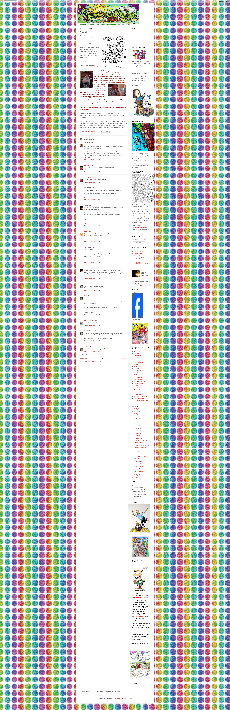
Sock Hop (136, 358)
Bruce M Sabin (138, 253)
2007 (135, 477)
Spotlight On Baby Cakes (142, 440)
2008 (135, 475)
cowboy (89, 134)
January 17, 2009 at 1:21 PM (92, 241)
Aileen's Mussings (139, 251)
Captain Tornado (138, 383)
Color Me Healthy (139, 255)
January (138, 438)
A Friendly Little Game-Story (142, 385)
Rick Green (134, 292)
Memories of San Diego (142, 445)
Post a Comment (87, 355)
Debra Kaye (87, 296)
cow (86, 134)
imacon (118, 698)
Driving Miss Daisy (140, 464)
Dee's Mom (138, 461)
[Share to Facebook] (107, 132)
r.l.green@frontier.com (138, 84)
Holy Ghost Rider (138, 362)
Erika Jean (87, 283)
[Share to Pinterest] (109, 132)
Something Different (139, 381)
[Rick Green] (137, 317)
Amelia (86, 231)
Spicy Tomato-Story (139, 370)
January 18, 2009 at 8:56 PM (92, 341)
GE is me (86, 165)
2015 (135, 409)
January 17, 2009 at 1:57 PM (92, 278)
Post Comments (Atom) (94, 361)
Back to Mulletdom (139, 392)
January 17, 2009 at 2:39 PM (92, 290)
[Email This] (102, 132)
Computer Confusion (141, 456)
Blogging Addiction (139, 398)
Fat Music (136, 368)
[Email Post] (98, 131)
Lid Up (135, 375)
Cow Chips (87, 223)
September (139, 418)
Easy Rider (137, 353)
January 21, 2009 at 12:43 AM (92, 351)
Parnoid (136, 364)
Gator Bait (138, 468)
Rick (85, 205)
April (137, 430)
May (137, 428)
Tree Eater (137, 351)
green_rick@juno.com (138, 616)
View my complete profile (139, 285)
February (138, 435)
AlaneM (86, 346)
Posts (136, 239)
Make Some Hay (138, 366)
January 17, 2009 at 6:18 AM (92, 171)
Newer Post (83, 358)
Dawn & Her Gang (139, 372)
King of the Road (138, 377)
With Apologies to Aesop (140, 396)
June (137, 426)
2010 (135, 411)
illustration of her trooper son (88, 67)
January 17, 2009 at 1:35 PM (92, 262)
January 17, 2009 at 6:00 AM (92, 159)
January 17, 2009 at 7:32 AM (92, 182)
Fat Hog (136, 360)
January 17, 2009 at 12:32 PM (92, 225)
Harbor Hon (87, 142)
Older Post (123, 358)
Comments (137, 242)
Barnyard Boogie (138, 355)
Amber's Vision (138, 387)
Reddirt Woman (88, 331)
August (138, 421)
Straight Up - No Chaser (140, 258)
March (138, 433)
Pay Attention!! (139, 466)
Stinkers (137, 454)
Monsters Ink (137, 390)
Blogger (130, 698)
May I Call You (139, 442)
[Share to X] (105, 132)
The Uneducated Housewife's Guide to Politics (142, 262)
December (139, 416)
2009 (135, 414)
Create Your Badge (136, 319)
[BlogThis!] (103, 132)
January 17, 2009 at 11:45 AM (92, 199)
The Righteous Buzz (139, 260)
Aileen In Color (138, 379)
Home (103, 358)
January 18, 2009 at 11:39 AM (92, 314)
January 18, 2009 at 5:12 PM (92, 325)
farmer (93, 134)
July (137, 423)
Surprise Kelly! (138, 394)
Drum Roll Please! (140, 471)
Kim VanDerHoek (89, 320)
